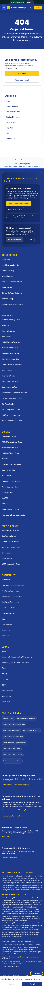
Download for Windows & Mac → (16, 218)
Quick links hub (8, 718)
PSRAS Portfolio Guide (10, 348)
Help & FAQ (6, 504)
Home (8, 101)
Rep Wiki (9, 128)
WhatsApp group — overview (13, 585)
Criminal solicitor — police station (14, 742)
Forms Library (7, 558)
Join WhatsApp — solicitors (12, 596)
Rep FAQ (5, 498)
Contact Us (10, 139)
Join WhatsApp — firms (10, 602)
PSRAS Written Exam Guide (12, 342)
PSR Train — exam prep (11, 415)
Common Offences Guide (11, 464)
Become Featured (8, 331)
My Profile (5, 325)
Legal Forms (11, 122)
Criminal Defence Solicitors (12, 293)
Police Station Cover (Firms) (12, 421)
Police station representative (13, 736)
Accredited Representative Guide (14, 393)
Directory (15, 163)
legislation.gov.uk (28, 885)
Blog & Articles (12, 106)
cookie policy (35, 979)
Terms (4, 668)
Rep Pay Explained (9, 536)
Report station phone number (13, 304)
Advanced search (22, 80)
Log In (38, 8)
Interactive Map (7, 299)
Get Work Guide (8, 404)
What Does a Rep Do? (10, 381)
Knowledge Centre (9, 436)
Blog (3, 619)
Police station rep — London (12, 755)
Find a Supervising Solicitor (12, 365)
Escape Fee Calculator (10, 542)
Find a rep (22, 74)
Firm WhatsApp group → (22, 784)
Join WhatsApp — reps (10, 591)
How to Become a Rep (10, 359)
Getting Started (7, 370)
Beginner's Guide (8, 376)
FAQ (7, 133)
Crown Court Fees (8, 553)
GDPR (4, 685)
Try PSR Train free (14, 240)
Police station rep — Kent (11, 749)
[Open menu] (4, 7)
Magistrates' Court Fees (11, 547)
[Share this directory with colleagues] (31, 7)
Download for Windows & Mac (18, 204)
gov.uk (36, 885)
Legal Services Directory (11, 265)
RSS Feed (25, 975)
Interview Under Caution (11, 481)
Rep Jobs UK (7, 337)
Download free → (7, 810)
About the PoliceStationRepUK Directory (17, 657)
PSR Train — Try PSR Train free (14, 166)
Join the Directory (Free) (11, 320)
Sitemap (16, 975)
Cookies (5, 679)
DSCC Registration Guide (11, 410)
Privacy (4, 674)
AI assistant (6, 580)
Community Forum (8, 613)
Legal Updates (7, 492)
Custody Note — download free (14, 724)
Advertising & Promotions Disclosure (15, 662)
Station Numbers (12, 117)
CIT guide (29, 240)
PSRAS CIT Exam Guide (10, 353)
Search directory (8, 271)
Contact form (6, 959)
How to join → (6, 836)
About (4, 651)
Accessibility (6, 696)
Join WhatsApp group (17, 2)
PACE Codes (6, 476)
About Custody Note (15, 210)
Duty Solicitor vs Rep (9, 387)
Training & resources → (10, 857)
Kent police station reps (31, 730)
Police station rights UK (10, 509)
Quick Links (6, 975)
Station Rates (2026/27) (11, 530)
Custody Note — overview (26, 718)
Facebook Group (8, 608)
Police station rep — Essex (12, 761)
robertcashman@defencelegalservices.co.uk (23, 957)
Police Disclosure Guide (11, 487)
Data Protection (7, 691)
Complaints (6, 702)
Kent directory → (7, 784)
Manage (11, 984)
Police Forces (7, 287)
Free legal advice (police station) (14, 515)
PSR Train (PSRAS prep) (11, 730)
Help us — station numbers (12, 282)
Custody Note (25, 163)
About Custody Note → (22, 810)
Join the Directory (13, 112)
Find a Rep (6, 259)
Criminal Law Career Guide (12, 398)
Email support (7, 625)
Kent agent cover (34, 166)
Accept (32, 984)
